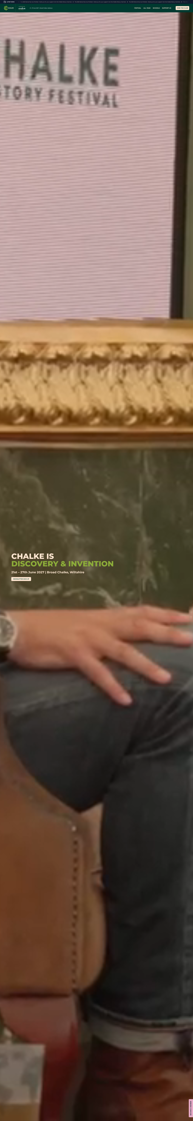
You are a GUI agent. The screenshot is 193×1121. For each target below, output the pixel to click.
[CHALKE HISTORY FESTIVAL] (15, 8)
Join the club (182, 8)
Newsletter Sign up (21, 579)
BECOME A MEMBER (191, 1108)
